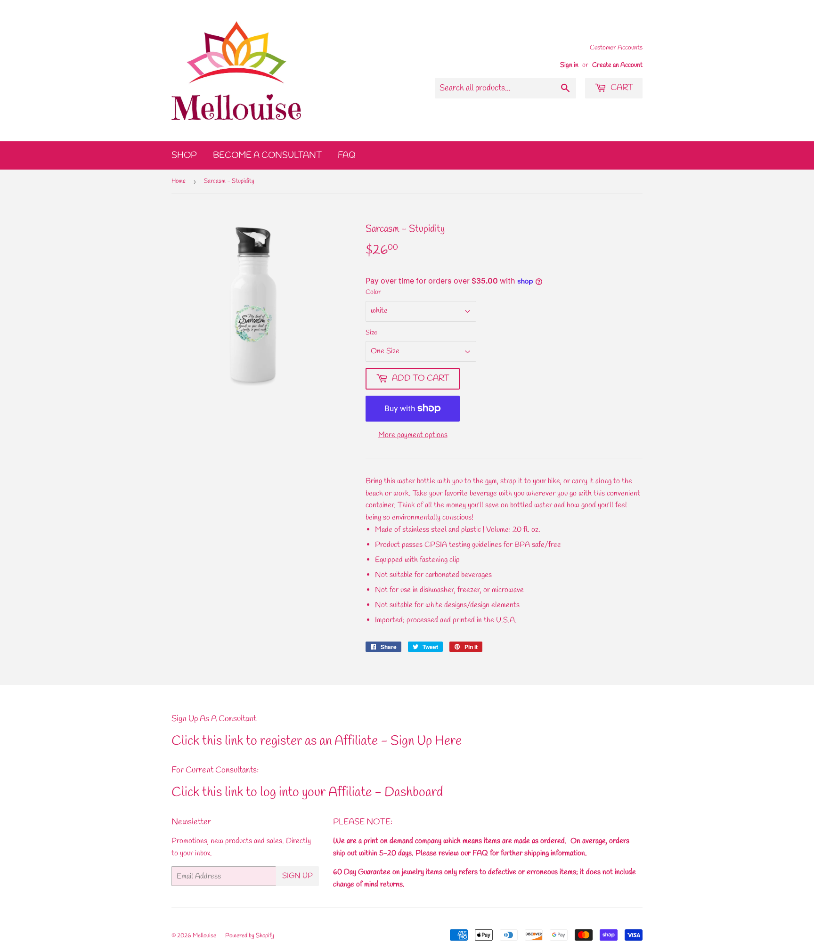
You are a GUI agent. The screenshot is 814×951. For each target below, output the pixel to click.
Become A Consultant (267, 155)
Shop (184, 155)
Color (373, 292)
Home (178, 181)
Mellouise (204, 936)
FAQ (347, 155)
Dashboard (413, 792)
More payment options (413, 435)
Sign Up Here (426, 741)
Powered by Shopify (249, 936)
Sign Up (297, 876)
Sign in (569, 65)
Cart (621, 87)
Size (371, 332)
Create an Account (617, 65)
